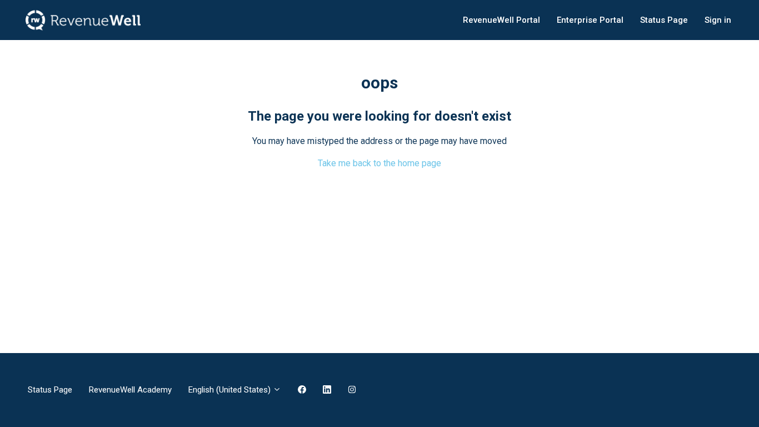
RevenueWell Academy (130, 390)
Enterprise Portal (590, 20)
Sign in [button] (718, 20)
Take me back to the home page (379, 163)
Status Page (664, 20)
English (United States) (230, 390)
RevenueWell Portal (501, 20)
